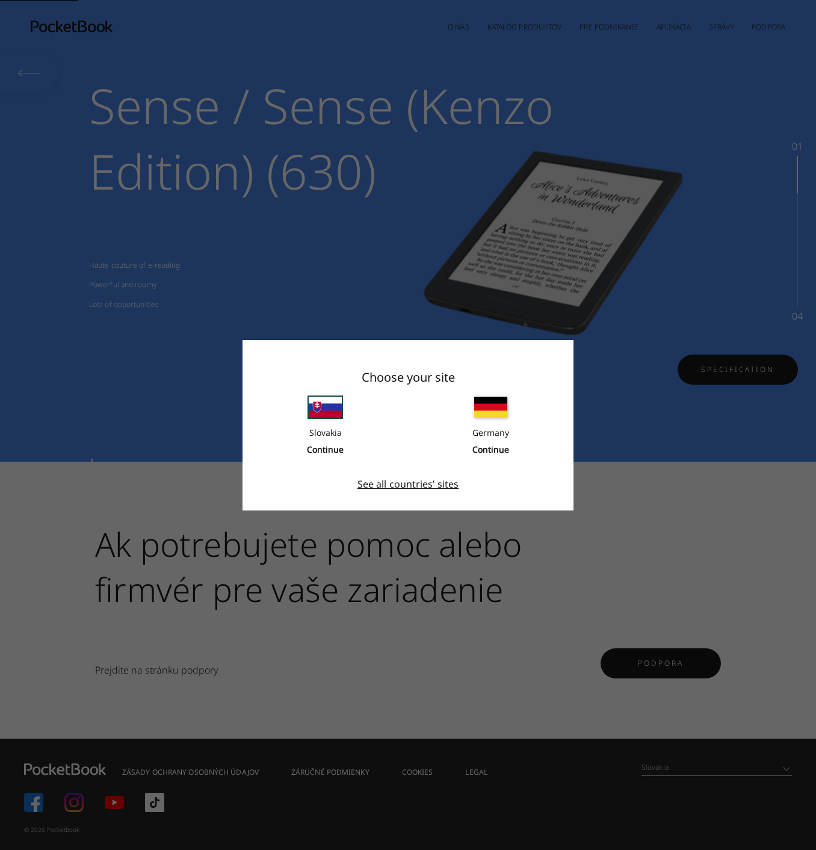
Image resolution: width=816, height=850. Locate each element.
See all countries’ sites (408, 484)
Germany (490, 432)
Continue (325, 449)
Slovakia (325, 432)
